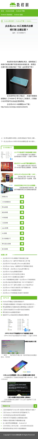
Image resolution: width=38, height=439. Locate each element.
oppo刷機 (5, 228)
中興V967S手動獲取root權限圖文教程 (15, 418)
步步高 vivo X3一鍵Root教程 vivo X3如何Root (18, 285)
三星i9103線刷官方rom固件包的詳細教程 (16, 309)
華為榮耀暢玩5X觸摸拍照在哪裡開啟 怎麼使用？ (18, 307)
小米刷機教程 (6, 202)
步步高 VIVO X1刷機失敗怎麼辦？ (14, 277)
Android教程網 (9, 21)
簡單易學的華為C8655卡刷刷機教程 (14, 428)
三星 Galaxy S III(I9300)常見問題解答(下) (16, 412)
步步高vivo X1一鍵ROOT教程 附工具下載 (16, 261)
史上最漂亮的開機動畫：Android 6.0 (15, 423)
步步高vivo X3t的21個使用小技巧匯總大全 (16, 287)
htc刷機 (4, 233)
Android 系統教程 (6, 14)
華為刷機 (5, 207)
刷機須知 (5, 196)
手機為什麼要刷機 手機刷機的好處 (14, 420)
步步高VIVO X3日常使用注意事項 (14, 274)
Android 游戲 (18, 14)
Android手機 (20, 21)
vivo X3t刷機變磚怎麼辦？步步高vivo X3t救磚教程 (19, 279)
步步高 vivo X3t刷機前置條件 (12, 290)
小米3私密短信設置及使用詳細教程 (14, 415)
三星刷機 (5, 223)
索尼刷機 (5, 249)
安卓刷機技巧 (7, 147)
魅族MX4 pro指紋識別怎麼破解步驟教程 (16, 315)
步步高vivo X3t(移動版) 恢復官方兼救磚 (15, 293)
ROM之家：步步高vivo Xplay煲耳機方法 (16, 269)
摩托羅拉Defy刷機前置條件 (12, 312)
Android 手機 (20, 11)
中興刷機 (5, 217)
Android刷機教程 (32, 21)
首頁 (2, 11)
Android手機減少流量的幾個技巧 (13, 301)
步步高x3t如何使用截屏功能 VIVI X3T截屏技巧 (18, 282)
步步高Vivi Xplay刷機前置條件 (13, 271)
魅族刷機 (5, 212)
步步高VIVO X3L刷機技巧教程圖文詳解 (15, 258)
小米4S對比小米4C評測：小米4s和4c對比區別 (18, 426)
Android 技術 (10, 11)
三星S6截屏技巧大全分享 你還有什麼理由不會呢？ (19, 410)
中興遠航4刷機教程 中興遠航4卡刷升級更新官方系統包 (20, 304)
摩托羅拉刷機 (6, 244)
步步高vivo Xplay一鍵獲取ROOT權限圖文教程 (18, 266)
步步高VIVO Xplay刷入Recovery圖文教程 (16, 263)
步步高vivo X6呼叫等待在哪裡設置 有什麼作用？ (22, 141)
